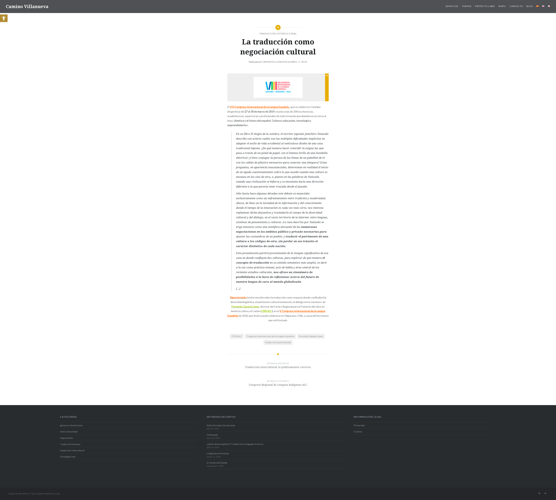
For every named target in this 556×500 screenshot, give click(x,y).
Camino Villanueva (27, 6)
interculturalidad (68, 431)
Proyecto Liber (485, 6)
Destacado (212, 434)
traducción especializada (278, 342)
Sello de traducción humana (221, 425)
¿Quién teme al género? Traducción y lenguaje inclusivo (235, 444)
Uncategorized (67, 456)
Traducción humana (70, 444)
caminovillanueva (274, 61)
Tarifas (466, 6)
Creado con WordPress (18, 493)
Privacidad (359, 425)
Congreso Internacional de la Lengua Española (270, 336)
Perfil (502, 6)
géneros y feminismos (71, 425)
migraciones (66, 437)
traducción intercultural (278, 33)
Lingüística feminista (218, 453)
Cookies (358, 431)
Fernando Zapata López (311, 336)
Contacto (516, 6)
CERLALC (266, 311)
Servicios (452, 6)
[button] (4, 18)
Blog (529, 6)
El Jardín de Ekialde (217, 462)
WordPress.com (52, 493)
